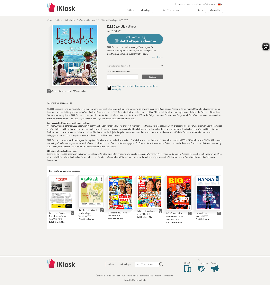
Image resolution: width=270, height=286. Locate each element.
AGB (124, 275)
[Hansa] (208, 192)
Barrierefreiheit (146, 275)
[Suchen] (161, 264)
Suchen (201, 10)
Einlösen (152, 77)
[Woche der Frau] (120, 192)
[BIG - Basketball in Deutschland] (178, 192)
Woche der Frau (117, 212)
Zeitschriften (70, 20)
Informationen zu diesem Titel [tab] (118, 66)
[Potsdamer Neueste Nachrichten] (61, 192)
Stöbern (130, 10)
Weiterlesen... (157, 57)
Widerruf (158, 275)
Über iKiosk (196, 4)
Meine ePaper (145, 10)
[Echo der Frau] (149, 191)
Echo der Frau (146, 211)
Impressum (168, 275)
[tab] (135, 71)
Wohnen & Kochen (87, 20)
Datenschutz (132, 275)
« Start (50, 20)
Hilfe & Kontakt (209, 4)
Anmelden (216, 10)
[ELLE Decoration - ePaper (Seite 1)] (75, 55)
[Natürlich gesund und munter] (91, 191)
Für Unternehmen (182, 4)
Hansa (201, 213)
